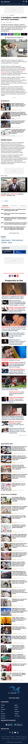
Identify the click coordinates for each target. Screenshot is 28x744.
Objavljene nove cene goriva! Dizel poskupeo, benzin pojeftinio (19, 600)
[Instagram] (12, 276)
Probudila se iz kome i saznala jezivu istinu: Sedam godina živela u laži (15, 210)
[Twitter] (15, 276)
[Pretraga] (24, 1)
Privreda (14, 504)
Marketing (18, 736)
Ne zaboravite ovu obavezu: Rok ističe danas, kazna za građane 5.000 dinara (19, 526)
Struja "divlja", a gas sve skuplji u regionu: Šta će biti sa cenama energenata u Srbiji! (19, 619)
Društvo (3, 716)
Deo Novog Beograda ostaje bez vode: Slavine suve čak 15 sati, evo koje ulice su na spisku (15, 223)
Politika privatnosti (5, 738)
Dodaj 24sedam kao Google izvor (15, 37)
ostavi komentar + (19, 252)
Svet (27, 4)
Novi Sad (17, 718)
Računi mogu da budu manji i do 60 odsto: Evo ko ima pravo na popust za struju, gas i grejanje (19, 545)
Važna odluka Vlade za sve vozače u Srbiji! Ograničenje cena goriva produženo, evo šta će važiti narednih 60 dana (19, 573)
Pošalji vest (24, 736)
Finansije (12, 15)
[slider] (13, 188)
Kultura (17, 707)
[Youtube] (18, 276)
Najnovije (3, 4)
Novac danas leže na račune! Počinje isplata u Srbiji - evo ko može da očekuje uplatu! (19, 637)
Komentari (23, 206)
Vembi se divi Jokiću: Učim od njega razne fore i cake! (14, 214)
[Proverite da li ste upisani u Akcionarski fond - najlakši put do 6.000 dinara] (6, 677)
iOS (11, 194)
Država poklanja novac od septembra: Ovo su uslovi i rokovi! (18, 485)
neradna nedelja (6, 240)
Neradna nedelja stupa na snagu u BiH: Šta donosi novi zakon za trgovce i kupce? (18, 105)
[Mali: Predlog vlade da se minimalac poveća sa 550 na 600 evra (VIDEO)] (6, 630)
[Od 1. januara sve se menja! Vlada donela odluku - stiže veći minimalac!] (6, 519)
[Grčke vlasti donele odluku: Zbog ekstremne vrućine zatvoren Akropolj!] (6, 124)
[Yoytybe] (15, 733)
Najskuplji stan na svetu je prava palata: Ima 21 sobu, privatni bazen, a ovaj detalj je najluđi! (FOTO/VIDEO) (19, 610)
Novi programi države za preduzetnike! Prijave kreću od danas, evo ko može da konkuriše (19, 499)
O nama (3, 736)
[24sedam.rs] (5, 2)
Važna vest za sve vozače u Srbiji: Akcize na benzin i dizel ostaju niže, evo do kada (19, 582)
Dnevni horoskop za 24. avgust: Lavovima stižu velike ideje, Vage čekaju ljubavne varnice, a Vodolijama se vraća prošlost (14, 228)
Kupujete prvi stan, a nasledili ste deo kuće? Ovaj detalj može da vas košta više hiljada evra (19, 508)
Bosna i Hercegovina (17, 240)
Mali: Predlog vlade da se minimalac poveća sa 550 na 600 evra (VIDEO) (19, 628)
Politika (15, 4)
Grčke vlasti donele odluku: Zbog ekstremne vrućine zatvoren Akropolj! (18, 122)
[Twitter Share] (24, 34)
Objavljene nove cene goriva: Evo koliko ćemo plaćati (19, 664)
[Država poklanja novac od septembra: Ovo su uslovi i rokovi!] (6, 487)
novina (10, 242)
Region (16, 713)
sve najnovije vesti (14, 233)
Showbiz (23, 4)
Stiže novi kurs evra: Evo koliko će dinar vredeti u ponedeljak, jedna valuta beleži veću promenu (18, 647)
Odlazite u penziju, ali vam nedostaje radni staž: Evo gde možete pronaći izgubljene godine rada (19, 457)
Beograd (17, 711)
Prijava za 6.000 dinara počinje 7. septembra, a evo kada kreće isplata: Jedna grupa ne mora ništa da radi (19, 656)
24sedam (3, 195)
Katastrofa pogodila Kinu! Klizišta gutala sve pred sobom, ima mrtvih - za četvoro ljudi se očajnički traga (15, 219)
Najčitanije (14, 206)
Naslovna (3, 15)
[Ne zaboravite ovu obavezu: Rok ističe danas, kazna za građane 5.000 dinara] (6, 528)
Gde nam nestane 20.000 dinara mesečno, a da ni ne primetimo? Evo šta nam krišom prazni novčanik (18, 564)
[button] (13, 184)
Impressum (12, 736)
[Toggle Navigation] (26, 1)
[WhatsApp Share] (17, 34)
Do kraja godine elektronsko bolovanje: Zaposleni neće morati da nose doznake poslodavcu (18, 131)
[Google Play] (18, 724)
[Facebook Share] (4, 34)
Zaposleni (4, 242)
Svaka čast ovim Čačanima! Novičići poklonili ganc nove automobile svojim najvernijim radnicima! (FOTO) (19, 114)
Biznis (7, 15)
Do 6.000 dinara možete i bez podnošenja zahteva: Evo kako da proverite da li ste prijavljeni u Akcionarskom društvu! (19, 448)
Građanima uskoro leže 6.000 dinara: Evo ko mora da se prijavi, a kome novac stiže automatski (19, 476)
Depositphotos (23, 738)
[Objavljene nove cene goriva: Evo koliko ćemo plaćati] (6, 667)
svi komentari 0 (7, 252)
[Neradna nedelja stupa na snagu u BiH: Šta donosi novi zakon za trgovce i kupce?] (6, 106)
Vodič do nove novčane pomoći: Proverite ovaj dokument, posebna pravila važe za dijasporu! (19, 467)
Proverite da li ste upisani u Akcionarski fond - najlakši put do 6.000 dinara (19, 674)
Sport (19, 4)
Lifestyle (3, 718)
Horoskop (17, 716)
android (16, 194)
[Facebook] (10, 276)
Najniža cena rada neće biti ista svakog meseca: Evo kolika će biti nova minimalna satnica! (19, 591)
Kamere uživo (9, 4)
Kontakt (7, 736)
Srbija (12, 118)
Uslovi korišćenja (15, 738)
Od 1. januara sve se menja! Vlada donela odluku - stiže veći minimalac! (19, 517)
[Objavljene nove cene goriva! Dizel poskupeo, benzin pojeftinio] (6, 602)
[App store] (9, 724)
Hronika (3, 713)
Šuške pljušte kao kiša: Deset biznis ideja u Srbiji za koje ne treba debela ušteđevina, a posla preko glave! (19, 554)
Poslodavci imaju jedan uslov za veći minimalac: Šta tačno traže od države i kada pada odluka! (19, 536)
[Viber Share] (11, 34)
